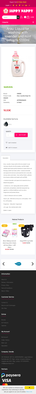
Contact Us (4, 302)
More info (29, 391)
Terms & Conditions (6, 288)
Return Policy (5, 291)
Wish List (4, 343)
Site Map (4, 308)
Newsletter (4, 346)
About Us (4, 279)
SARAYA (19, 93)
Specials (3, 325)
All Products (4, 323)
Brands (3, 320)
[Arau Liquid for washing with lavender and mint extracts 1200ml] (17, 64)
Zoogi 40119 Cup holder (26, 241)
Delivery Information (7, 282)
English (7, 5)
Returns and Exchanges (8, 305)
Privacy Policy (5, 285)
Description (5, 158)
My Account (4, 337)
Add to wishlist (12, 142)
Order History (5, 340)
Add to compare (12, 147)
